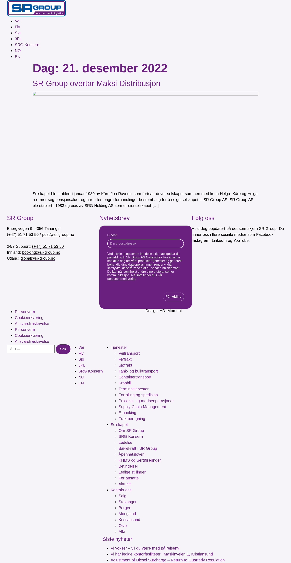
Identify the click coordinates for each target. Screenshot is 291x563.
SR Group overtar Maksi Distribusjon (96, 83)
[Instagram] (208, 258)
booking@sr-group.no (41, 252)
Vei (17, 21)
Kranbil (125, 383)
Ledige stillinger (132, 472)
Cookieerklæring (29, 317)
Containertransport (135, 377)
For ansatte (129, 478)
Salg (122, 496)
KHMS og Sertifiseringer (140, 460)
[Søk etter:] (31, 349)
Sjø (18, 33)
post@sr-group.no (58, 234)
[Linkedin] (219, 258)
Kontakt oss (121, 490)
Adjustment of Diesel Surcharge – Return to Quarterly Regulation (168, 560)
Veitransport (129, 353)
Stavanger (128, 502)
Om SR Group (131, 430)
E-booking (127, 413)
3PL (18, 39)
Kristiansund (129, 519)
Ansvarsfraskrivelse (32, 323)
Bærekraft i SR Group (138, 448)
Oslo (123, 525)
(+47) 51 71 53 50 (23, 234)
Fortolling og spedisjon (138, 395)
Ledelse (125, 442)
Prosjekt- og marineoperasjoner (146, 401)
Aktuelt (125, 484)
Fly (17, 27)
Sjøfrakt (125, 365)
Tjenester (119, 347)
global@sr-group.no (38, 258)
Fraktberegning (132, 418)
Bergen (125, 508)
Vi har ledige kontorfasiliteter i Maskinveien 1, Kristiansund (162, 554)
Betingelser (128, 466)
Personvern (25, 312)
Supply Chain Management (142, 407)
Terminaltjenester (134, 389)
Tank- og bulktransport (138, 371)
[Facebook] (197, 258)
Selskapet (119, 424)
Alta (122, 531)
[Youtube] (230, 258)
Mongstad (127, 514)
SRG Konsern (27, 45)
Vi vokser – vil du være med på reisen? (145, 548)
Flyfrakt (125, 359)
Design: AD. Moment (164, 311)
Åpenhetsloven (132, 454)
